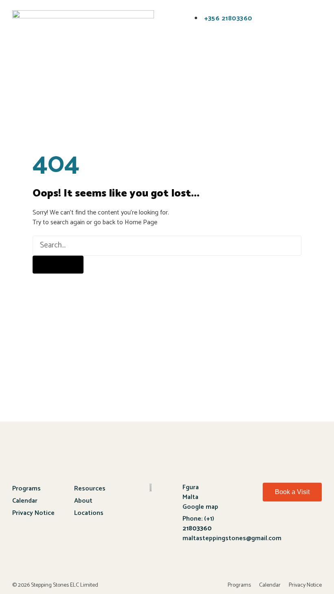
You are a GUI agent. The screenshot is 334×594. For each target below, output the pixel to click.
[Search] (58, 265)
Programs (26, 488)
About (83, 500)
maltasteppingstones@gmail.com (231, 538)
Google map (200, 506)
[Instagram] (316, 523)
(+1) (198, 523)
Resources (89, 488)
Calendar (24, 500)
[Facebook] (264, 523)
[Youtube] (291, 523)
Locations (88, 513)
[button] (73, 15)
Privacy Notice (33, 513)
